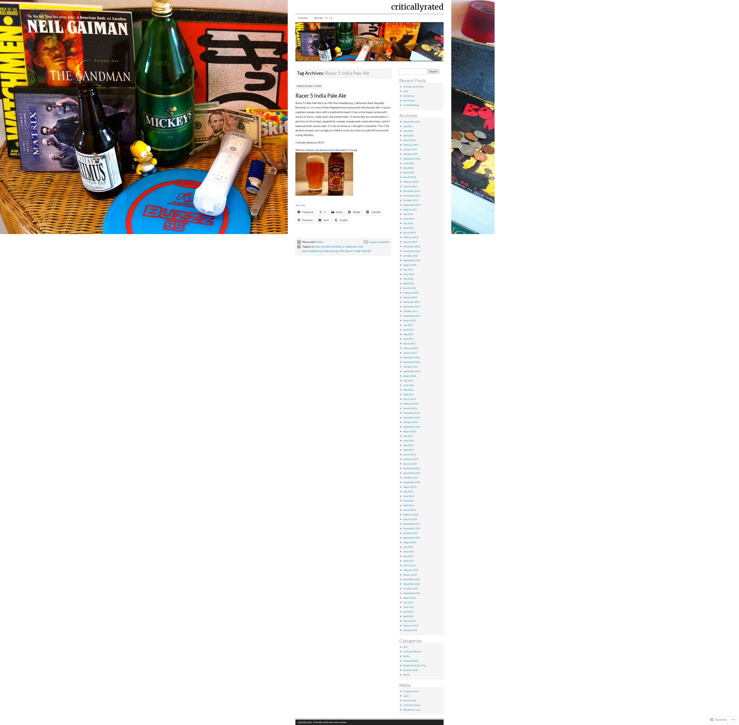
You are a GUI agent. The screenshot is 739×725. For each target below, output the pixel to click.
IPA (341, 251)
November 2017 (411, 306)
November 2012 (411, 583)
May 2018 (408, 278)
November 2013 (411, 528)
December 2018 (411, 246)
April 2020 (408, 172)
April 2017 (408, 338)
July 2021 (408, 126)
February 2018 (410, 292)
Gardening (408, 95)
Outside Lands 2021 (413, 86)
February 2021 (410, 144)
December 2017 (411, 301)
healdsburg (315, 251)
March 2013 (409, 565)
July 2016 (408, 380)
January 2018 (410, 297)
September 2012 (411, 593)
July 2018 (408, 269)
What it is (323, 18)
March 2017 (409, 343)
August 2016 (409, 375)
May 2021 (408, 130)
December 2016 (411, 357)
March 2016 (409, 399)
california (350, 246)
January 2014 (410, 519)
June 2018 (408, 274)
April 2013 (408, 560)
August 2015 (409, 431)
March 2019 (409, 232)
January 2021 (410, 149)
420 (405, 646)
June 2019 (408, 218)
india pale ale (330, 251)
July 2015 (408, 436)
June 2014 (408, 496)
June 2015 (408, 440)
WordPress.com (411, 709)
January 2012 (410, 630)
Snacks (406, 674)
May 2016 (408, 389)
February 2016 (410, 403)
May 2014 (408, 500)
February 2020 (410, 181)
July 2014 (408, 491)
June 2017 (408, 329)
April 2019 (408, 228)
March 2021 (409, 140)
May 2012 (408, 611)
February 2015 (410, 459)
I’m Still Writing (411, 105)
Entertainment (410, 660)
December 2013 (411, 523)
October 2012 (410, 588)
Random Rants (410, 670)
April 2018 (408, 283)
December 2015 (411, 412)
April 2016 (408, 394)
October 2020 (410, 154)
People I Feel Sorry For (414, 665)
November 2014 (411, 473)
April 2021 (408, 135)
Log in (406, 695)
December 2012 (411, 579)
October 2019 (410, 200)
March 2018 (409, 288)
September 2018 (411, 260)
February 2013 (410, 570)
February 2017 (410, 348)
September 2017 (411, 315)
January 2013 (410, 574)
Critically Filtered (412, 651)
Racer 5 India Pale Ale (320, 95)
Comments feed (411, 705)
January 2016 (410, 408)
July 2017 (408, 325)
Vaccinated (409, 100)
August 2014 (409, 486)
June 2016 (408, 385)
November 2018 (411, 251)
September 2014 (411, 482)
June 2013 (408, 551)
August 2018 (409, 264)
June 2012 (408, 607)
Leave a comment (379, 241)
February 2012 (410, 625)
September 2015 (411, 426)
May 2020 (408, 167)
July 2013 (408, 546)
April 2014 (408, 505)
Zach (405, 91)
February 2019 (410, 237)
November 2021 (411, 121)
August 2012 (409, 597)
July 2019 (408, 214)
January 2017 (410, 352)
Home (303, 18)
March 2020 (409, 177)
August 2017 (409, 320)
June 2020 (408, 163)
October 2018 (410, 255)
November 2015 (411, 417)
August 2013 (409, 542)
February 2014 (410, 514)
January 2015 (410, 463)
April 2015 (408, 449)
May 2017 (408, 334)
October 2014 (410, 477)
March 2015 (409, 454)
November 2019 (411, 195)
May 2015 (408, 445)
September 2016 (411, 371)
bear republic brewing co (329, 246)
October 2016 (410, 366)
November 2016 (411, 362)
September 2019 (411, 204)
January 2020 (410, 186)
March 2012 (409, 620)
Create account (411, 691)
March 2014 (409, 510)
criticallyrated (417, 7)
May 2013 (408, 556)
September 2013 (411, 537)
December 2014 (411, 468)
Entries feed (409, 700)
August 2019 (409, 209)
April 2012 (408, 616)
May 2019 (408, 223)
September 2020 (411, 158)
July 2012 (408, 602)
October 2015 (410, 422)
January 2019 (410, 241)
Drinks (320, 241)
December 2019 (411, 191)
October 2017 (410, 311)
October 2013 (410, 533)
